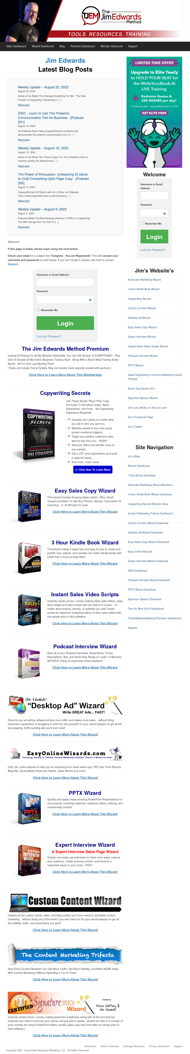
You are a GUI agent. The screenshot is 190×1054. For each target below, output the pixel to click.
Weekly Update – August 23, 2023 (43, 87)
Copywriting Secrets (139, 298)
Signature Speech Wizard (143, 398)
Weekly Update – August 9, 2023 (42, 209)
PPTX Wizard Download (142, 589)
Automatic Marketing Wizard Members (150, 485)
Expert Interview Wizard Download (148, 561)
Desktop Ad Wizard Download (145, 532)
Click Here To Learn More (94, 469)
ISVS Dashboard (137, 570)
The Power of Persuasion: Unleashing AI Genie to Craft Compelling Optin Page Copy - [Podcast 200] (53, 178)
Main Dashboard (16, 46)
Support (132, 46)
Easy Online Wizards (140, 551)
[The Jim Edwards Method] (95, 21)
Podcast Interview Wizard (143, 356)
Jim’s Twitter (135, 426)
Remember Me (49, 310)
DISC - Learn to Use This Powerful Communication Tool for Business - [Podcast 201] (50, 117)
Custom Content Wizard (142, 308)
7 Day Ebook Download (141, 475)
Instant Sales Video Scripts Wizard (148, 346)
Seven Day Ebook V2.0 (141, 388)
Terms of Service (109, 1046)
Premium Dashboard (83, 46)
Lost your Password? (49, 336)
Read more (24, 104)
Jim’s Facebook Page (140, 417)
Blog (62, 46)
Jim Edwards (65, 60)
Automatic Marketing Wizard (144, 279)
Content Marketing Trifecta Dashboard (150, 513)
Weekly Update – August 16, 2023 (43, 148)
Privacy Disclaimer (159, 1046)
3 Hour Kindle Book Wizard (143, 289)
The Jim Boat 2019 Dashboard (146, 608)
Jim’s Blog (134, 456)
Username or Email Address (53, 274)
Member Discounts (112, 46)
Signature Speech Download (144, 599)
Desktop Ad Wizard (139, 318)
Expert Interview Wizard (142, 336)
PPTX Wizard (135, 365)
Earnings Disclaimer (134, 1046)
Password (42, 291)
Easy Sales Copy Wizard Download (148, 542)
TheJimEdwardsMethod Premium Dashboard (154, 618)
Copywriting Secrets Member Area (148, 504)
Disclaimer (90, 1046)
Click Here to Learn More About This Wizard (85, 511)
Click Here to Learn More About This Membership (65, 375)
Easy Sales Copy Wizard (142, 327)
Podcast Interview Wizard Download (149, 580)
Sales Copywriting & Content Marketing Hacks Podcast (155, 377)
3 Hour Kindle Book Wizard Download (150, 494)
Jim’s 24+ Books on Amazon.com (147, 407)
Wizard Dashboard (43, 46)
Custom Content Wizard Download (148, 523)
